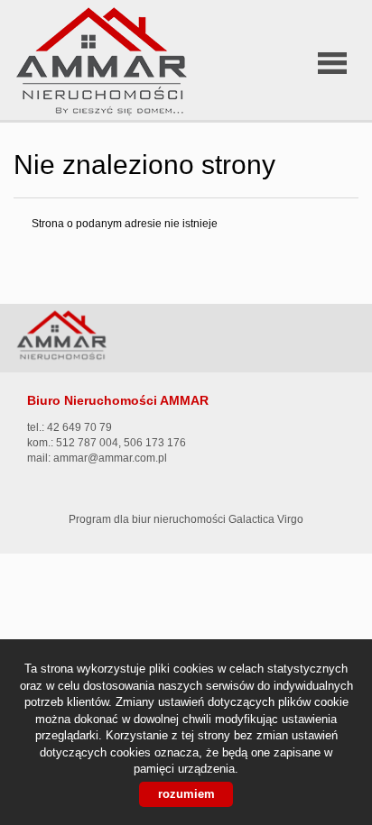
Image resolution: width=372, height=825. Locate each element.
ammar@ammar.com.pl (110, 458)
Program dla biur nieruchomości (148, 519)
